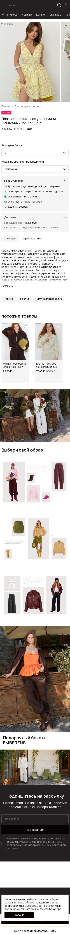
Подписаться (35, 830)
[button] (9, 299)
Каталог (41, 14)
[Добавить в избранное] (65, 26)
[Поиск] (59, 5)
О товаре (10, 238)
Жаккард (55, 14)
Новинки (27, 14)
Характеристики (32, 238)
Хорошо (19, 915)
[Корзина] (66, 5)
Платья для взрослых (28, 106)
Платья (5, 106)
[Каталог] (3, 5)
